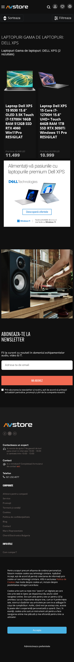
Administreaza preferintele (37, 646)
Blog (5, 522)
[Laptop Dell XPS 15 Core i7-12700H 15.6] (54, 81)
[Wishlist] (62, 8)
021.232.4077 (12, 477)
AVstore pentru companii (15, 494)
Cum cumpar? (10, 552)
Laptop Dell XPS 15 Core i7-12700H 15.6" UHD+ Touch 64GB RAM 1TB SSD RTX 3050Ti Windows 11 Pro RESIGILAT (53, 121)
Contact (7, 526)
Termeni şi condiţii (11, 508)
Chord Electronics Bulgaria (16, 535)
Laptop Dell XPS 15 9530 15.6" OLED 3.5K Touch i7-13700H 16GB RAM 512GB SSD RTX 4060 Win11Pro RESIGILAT (20, 121)
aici (18, 467)
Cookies (7, 512)
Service (6, 499)
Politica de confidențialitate (16, 517)
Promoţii (7, 503)
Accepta (37, 630)
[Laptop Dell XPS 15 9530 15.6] (20, 81)
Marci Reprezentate (13, 531)
